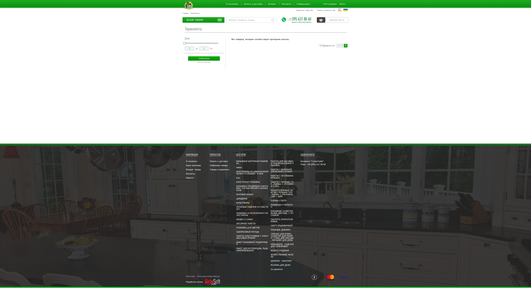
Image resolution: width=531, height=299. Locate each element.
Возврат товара (193, 169)
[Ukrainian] (345, 10)
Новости (190, 178)
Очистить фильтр (203, 62)
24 (338, 45)
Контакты (286, 4)
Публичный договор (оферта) (208, 276)
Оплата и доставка (253, 4)
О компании (232, 4)
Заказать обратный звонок (301, 22)
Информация (303, 4)
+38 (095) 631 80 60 (316, 164)
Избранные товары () (304, 10)
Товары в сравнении (219, 169)
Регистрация (330, 4)
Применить (204, 58)
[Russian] (339, 10)
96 (345, 45)
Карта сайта (190, 276)
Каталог (272, 4)
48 (342, 45)
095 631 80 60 (299, 18)
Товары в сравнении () (326, 10)
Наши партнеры (193, 165)
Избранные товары (219, 165)
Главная (186, 13)
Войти (342, 4)
